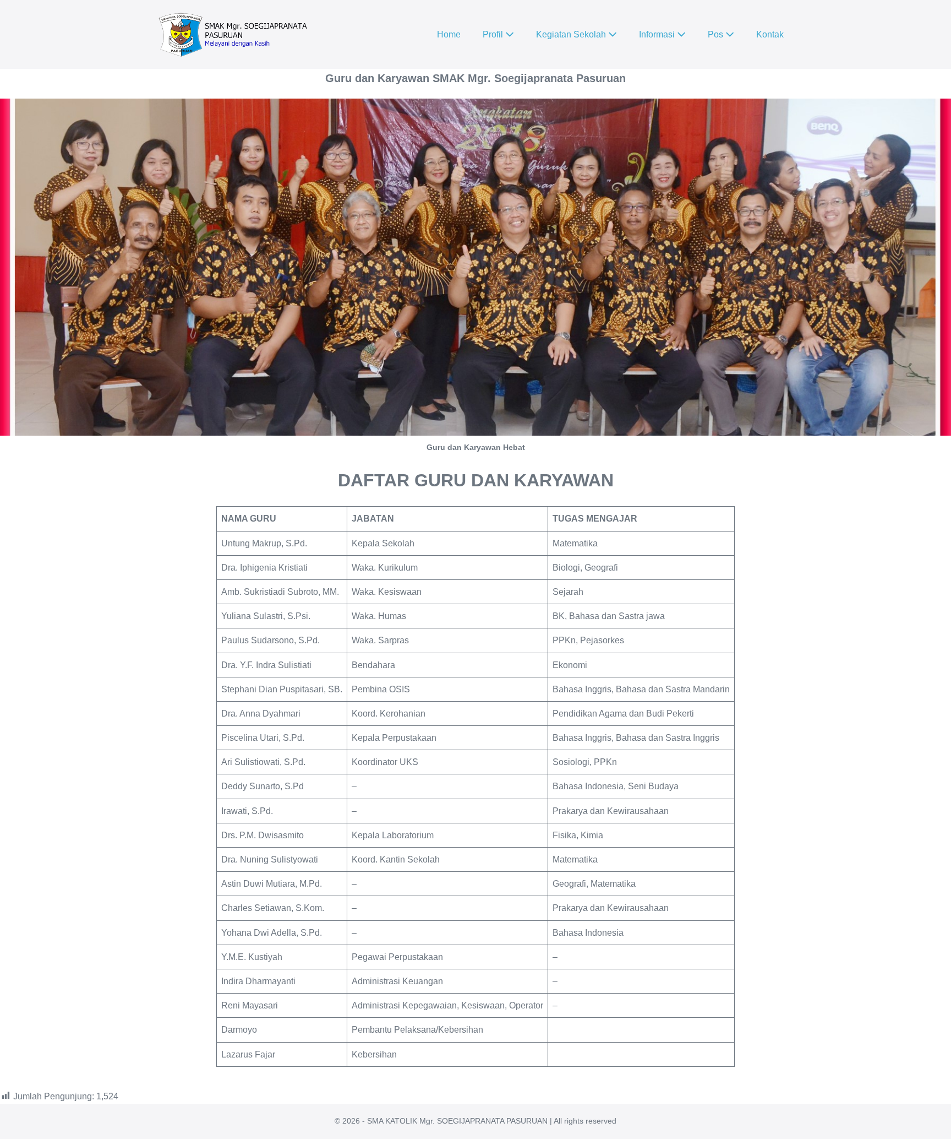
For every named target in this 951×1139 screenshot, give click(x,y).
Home (449, 34)
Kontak (770, 34)
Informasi (658, 34)
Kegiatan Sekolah (572, 34)
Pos (716, 34)
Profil (494, 34)
